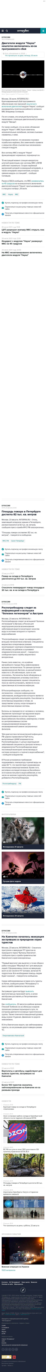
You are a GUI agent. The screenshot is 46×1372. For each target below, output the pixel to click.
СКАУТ (3, 1329)
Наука (10, 194)
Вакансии (34, 1282)
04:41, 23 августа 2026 (9, 508)
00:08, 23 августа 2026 (9, 604)
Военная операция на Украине (27, 267)
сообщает (6, 292)
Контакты (5, 1282)
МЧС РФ (6, 541)
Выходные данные (8, 1363)
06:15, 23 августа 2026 (9, 933)
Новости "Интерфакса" (8, 1339)
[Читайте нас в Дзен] (3, 1349)
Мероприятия (18, 1284)
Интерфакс (23, 30)
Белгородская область (11, 411)
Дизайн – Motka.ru (7, 1365)
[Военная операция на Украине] (23, 1264)
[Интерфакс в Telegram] (6, 1349)
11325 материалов (8, 1270)
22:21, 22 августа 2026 (9, 269)
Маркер (4, 1331)
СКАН (3, 1341)
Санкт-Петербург (17, 541)
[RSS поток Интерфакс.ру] (13, 1349)
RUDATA (4, 1343)
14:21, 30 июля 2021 (8, 39)
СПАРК (4, 1325)
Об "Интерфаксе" (14, 1282)
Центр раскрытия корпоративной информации (15, 1345)
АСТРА (3, 1333)
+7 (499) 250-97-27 (24, 1314)
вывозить (30, 991)
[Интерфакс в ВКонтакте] (9, 1349)
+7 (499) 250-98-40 (9, 1314)
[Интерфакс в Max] (16, 1349)
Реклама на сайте (7, 1284)
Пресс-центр (26, 1282)
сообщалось (10, 1004)
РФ (20, 784)
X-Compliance (5, 1327)
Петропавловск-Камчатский (13, 1036)
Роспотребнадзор (9, 784)
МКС (4, 194)
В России (6, 37)
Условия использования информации (14, 1361)
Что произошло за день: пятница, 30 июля (21, 56)
